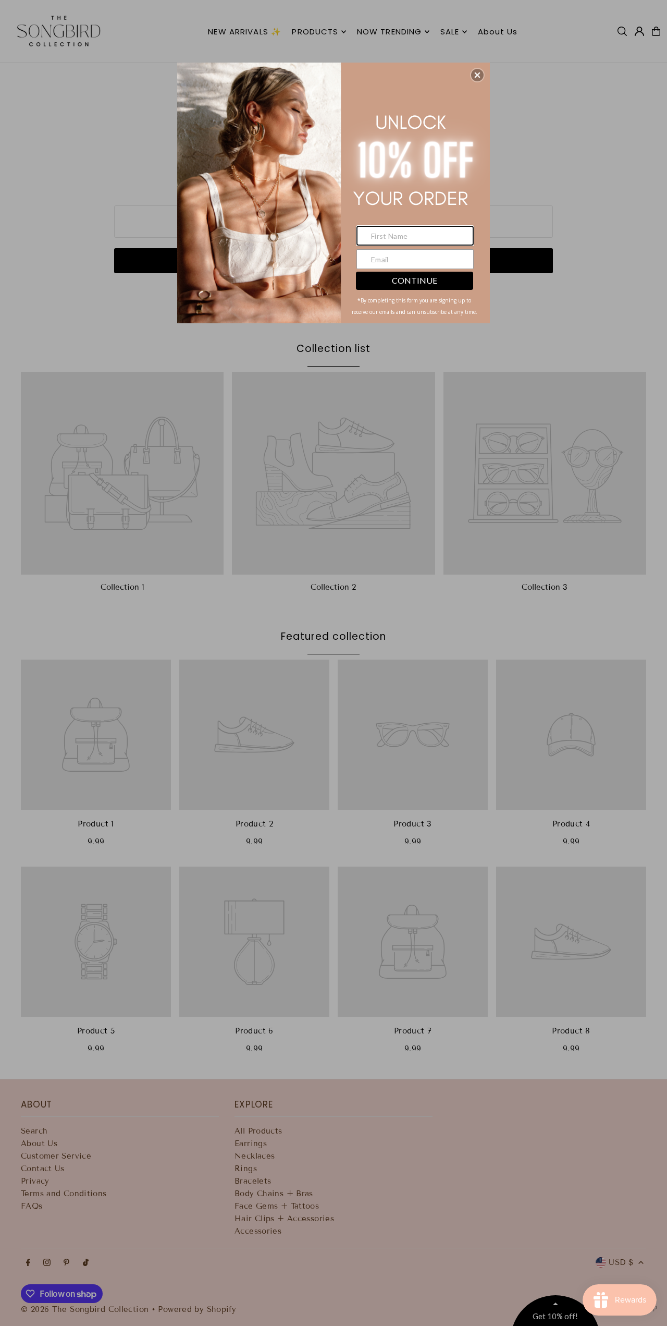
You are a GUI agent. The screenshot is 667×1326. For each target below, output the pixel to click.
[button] (477, 75)
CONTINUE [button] (414, 280)
